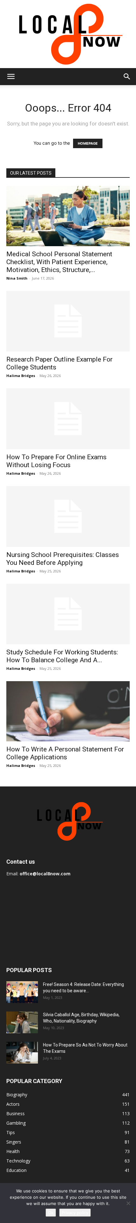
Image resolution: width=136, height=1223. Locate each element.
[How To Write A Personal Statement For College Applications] (68, 711)
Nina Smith (17, 278)
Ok (50, 1212)
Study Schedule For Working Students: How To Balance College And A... (62, 656)
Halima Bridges (20, 375)
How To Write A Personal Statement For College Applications (65, 753)
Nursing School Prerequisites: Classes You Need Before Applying (62, 558)
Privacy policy (75, 1212)
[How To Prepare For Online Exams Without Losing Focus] (68, 418)
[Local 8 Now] (68, 34)
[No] (128, 1203)
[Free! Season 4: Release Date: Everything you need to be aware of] (22, 992)
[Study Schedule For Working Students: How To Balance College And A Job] (68, 614)
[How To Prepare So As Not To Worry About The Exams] (22, 1053)
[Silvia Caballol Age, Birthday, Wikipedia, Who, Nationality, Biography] (22, 1022)
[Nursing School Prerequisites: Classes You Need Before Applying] (68, 516)
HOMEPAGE (88, 143)
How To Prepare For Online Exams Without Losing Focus (56, 461)
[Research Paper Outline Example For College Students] (68, 321)
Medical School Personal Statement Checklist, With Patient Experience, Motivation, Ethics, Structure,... (59, 262)
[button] (11, 76)
